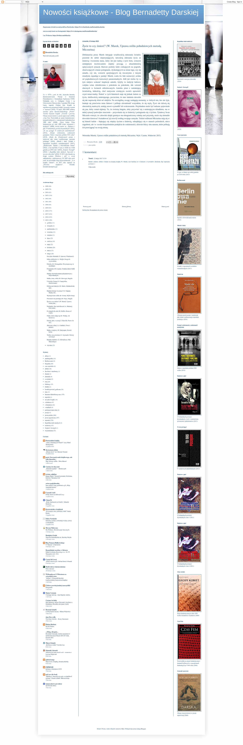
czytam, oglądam (51, 474)
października (51, 229)
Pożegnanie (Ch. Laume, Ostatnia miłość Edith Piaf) (61, 269)
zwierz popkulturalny (53, 483)
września (50, 232)
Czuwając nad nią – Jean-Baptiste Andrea (58, 595)
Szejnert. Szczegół (50, 428)
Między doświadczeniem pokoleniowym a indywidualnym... (59, 274)
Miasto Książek (51, 643)
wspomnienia (49, 431)
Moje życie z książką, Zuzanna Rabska (57, 662)
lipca (48, 238)
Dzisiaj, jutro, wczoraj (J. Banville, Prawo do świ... (60, 321)
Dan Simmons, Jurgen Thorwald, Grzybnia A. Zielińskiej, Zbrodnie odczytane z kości (59, 603)
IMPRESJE (49, 667)
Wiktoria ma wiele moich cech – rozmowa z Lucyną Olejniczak (59, 653)
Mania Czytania (51, 593)
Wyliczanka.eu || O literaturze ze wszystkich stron (56, 575)
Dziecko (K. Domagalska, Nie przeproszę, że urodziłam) (60, 265)
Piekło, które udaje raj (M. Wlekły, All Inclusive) (58, 316)
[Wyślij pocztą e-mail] (107, 142)
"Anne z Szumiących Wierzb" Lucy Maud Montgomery (58, 443)
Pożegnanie (49, 587)
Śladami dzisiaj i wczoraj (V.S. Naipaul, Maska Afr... (59, 292)
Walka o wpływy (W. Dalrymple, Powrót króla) (59, 331)
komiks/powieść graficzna (52, 389)
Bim (123, 729)
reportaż (47, 420)
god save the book (51, 674)
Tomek (90, 158)
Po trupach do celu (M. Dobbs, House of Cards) (59, 312)
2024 (47, 192)
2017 (47, 214)
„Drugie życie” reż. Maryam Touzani (56, 452)
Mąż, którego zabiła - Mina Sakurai (56, 461)
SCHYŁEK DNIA (51, 686)
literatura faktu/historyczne (53, 394)
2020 (47, 205)
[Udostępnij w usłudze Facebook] (114, 142)
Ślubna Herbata (51, 624)
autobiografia (49, 358)
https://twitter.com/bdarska (61, 35)
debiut (47, 369)
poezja (47, 412)
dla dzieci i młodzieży (51, 371)
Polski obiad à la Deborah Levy (55, 494)
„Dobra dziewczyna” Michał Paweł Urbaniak (59, 561)
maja (48, 244)
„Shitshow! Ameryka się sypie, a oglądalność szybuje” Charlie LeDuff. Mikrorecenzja (59, 677)
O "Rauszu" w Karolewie (53, 545)
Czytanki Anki (50, 493)
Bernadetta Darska (52, 52)
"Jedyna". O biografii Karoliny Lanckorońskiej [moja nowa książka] (56, 579)
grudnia (49, 223)
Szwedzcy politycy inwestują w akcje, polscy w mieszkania (59, 521)
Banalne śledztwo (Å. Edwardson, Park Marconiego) (58, 340)
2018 (47, 211)
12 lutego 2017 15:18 (100, 158)
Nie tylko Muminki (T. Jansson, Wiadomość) (60, 256)
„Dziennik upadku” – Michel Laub (56, 469)
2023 (47, 195)
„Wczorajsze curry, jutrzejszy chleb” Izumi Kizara (58, 512)
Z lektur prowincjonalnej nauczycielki (58, 585)
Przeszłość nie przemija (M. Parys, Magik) (59, 299)
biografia (47, 364)
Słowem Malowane (52, 528)
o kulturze (48, 402)
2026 (47, 186)
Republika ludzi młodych (52, 423)
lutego (49, 254)
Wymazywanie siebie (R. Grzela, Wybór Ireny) (61, 295)
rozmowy (48, 425)
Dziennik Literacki (52, 650)
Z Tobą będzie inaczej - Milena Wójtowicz (58, 611)
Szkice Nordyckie (51, 519)
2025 (47, 189)
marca (49, 250)
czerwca (49, 241)
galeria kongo (50, 660)
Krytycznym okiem (52, 450)
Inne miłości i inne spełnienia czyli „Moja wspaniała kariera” (58, 486)
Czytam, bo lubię (51, 600)
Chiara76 (49, 500)
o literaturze (48, 405)
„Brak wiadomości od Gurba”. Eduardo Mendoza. (57, 503)
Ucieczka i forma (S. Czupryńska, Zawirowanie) (57, 282)
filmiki (47, 387)
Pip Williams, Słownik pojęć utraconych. (58, 530)
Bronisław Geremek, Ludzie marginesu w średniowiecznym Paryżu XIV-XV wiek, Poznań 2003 (58, 635)
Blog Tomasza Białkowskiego (55, 543)
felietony (47, 384)
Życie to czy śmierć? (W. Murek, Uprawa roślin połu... (59, 302)
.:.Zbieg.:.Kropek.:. (52, 632)
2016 (47, 217)
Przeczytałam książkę (52, 441)
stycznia (49, 345)
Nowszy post (87, 206)
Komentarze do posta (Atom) (99, 210)
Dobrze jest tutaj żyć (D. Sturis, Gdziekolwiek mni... (60, 287)
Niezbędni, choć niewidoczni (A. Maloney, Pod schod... (59, 307)
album (47, 356)
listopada (50, 226)
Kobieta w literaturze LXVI (54, 669)
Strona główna (126, 206)
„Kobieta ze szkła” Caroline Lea (55, 645)
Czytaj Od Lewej (51, 559)
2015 (47, 220)
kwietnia (50, 247)
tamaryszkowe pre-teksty (54, 684)
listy (46, 392)
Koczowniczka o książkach (54, 509)
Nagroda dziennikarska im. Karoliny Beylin (58, 537)
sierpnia (49, 235)
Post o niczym (50, 569)
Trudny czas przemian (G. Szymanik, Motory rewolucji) (60, 336)
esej (46, 382)
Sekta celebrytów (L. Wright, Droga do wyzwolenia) (58, 260)
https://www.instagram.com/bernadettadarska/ (82, 31)
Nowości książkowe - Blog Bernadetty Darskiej (120, 12)
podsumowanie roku (51, 410)
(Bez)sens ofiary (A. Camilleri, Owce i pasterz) (58, 326)
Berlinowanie (49, 361)
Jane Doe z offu (51, 617)
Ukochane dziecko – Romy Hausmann (57, 619)
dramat (47, 374)
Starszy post (165, 206)
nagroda (47, 397)
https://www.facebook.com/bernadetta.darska (90, 27)
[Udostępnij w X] (112, 142)
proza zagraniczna (50, 418)
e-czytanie (48, 379)
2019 (47, 208)
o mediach (48, 407)
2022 (47, 198)
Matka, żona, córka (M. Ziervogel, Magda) (59, 278)
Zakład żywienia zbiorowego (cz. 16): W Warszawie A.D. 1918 (58, 553)
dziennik (47, 376)
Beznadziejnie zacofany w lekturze (57, 550)
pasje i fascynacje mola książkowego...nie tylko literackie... (59, 458)
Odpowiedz (91, 167)
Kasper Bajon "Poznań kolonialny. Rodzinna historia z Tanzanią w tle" (59, 477)
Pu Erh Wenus (50, 626)
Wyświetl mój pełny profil (51, 56)
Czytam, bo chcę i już (52, 467)
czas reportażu (49, 366)
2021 (47, 201)
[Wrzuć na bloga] (110, 142)
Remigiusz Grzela (51, 535)
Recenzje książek (51, 610)
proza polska (92, 145)
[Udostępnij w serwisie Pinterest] (117, 142)
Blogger (143, 729)
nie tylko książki (50, 400)
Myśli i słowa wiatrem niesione (55, 567)
